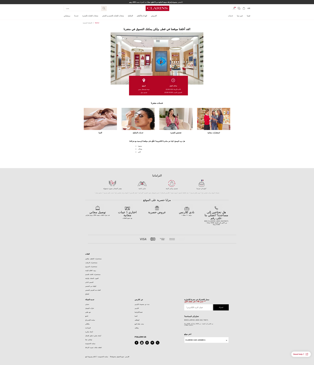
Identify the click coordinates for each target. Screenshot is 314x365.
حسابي (87, 304)
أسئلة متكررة (89, 332)
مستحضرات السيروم (91, 266)
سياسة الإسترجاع (90, 320)
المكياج (87, 294)
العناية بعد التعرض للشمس (93, 290)
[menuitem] (234, 8)
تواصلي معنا (88, 339)
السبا (136, 316)
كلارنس (137, 308)
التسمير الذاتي (89, 282)
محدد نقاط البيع (139, 324)
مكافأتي (87, 324)
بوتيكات (140, 149)
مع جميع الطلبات (127, 214)
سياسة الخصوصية (90, 343)
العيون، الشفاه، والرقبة (91, 278)
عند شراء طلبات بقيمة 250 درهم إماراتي (97, 213)
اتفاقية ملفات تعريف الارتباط (93, 347)
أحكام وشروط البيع (90, 357)
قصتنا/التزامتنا (138, 312)
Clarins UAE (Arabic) (195, 340)
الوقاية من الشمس (90, 286)
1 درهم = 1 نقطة (186, 213)
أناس (139, 152)
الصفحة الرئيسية (87, 23)
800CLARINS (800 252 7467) (196, 320)
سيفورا (140, 146)
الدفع (86, 316)
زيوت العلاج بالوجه (90, 270)
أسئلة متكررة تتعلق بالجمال (93, 336)
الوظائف (137, 320)
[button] (301, 354)
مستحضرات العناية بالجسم (92, 274)
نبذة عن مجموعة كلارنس (142, 304)
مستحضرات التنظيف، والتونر (93, 259)
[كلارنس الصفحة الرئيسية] (157, 8)
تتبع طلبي (88, 312)
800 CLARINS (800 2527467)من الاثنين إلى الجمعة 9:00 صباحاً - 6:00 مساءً (216, 217)
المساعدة (88, 328)
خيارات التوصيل (89, 308)
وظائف (136, 328)
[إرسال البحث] (104, 8)
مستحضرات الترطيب (91, 262)
